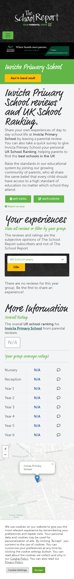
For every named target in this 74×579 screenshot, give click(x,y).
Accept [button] (39, 570)
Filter (16, 267)
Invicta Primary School (23, 328)
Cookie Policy (19, 558)
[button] (37, 479)
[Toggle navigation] (7, 35)
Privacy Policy (14, 562)
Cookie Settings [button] (17, 570)
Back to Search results (23, 78)
